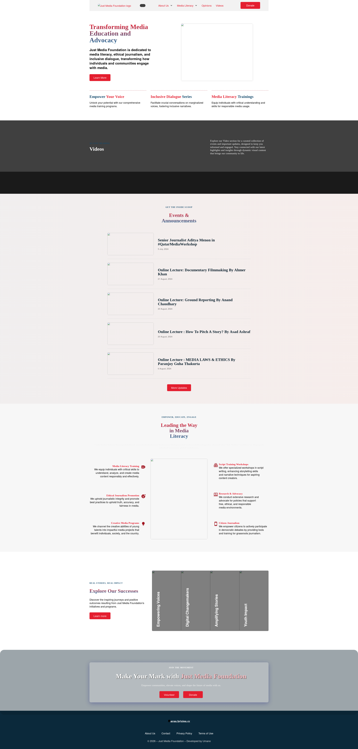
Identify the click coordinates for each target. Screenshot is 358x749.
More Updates (179, 387)
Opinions (207, 5)
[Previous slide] (189, 172)
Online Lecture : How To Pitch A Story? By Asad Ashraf (204, 332)
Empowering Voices (172, 612)
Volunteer (169, 694)
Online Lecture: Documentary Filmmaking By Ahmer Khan (202, 272)
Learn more (100, 616)
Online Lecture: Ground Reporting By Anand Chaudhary (195, 302)
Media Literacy (185, 5)
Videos (219, 5)
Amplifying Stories (229, 609)
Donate (250, 5)
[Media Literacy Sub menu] (196, 5)
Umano (207, 741)
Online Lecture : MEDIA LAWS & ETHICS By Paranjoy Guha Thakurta (196, 362)
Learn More (100, 77)
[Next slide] (197, 172)
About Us (163, 5)
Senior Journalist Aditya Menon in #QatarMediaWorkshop (186, 242)
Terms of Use (205, 733)
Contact (166, 733)
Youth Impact (255, 612)
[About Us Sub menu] (171, 5)
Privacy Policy (184, 733)
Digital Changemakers (203, 609)
